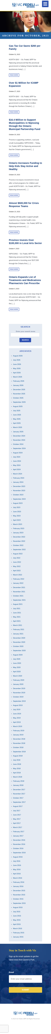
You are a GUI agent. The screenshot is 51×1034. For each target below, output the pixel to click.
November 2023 (19, 490)
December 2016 (19, 840)
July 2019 (16, 709)
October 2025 (18, 398)
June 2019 (17, 714)
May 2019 (17, 718)
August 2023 (18, 503)
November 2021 (19, 592)
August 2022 (18, 554)
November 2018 (19, 743)
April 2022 (17, 571)
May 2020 (17, 667)
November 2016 (19, 844)
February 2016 (18, 882)
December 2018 (19, 739)
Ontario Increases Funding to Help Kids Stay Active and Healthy (25, 166)
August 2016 (18, 857)
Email (11, 972)
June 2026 (17, 364)
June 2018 (17, 764)
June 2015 (17, 916)
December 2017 (19, 789)
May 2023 (17, 516)
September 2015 (19, 903)
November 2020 (19, 642)
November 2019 (19, 693)
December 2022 (19, 537)
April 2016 (17, 874)
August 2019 (18, 705)
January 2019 (18, 735)
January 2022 (18, 583)
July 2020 (16, 659)
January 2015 (18, 937)
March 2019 (17, 726)
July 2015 (16, 912)
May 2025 (17, 419)
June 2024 (17, 461)
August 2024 (18, 453)
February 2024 (18, 478)
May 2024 (17, 465)
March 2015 (17, 928)
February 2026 (18, 381)
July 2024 (16, 457)
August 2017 (18, 806)
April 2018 (17, 773)
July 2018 (16, 760)
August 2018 (18, 756)
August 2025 (18, 406)
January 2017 (18, 836)
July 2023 (16, 507)
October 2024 (18, 444)
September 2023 (19, 499)
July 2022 (16, 558)
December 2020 (19, 638)
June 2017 (17, 815)
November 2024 (19, 440)
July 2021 (16, 608)
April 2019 (17, 722)
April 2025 (17, 423)
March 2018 (17, 777)
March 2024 (17, 474)
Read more (14, 75)
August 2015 (18, 907)
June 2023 (17, 512)
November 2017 (19, 794)
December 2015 (19, 890)
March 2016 (17, 878)
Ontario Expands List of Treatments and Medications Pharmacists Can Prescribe (25, 280)
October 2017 (18, 798)
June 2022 (17, 562)
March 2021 (17, 625)
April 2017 (17, 823)
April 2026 (17, 373)
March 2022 (17, 575)
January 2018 (18, 785)
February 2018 (18, 781)
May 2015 (17, 920)
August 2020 (18, 655)
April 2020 (17, 672)
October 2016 (18, 848)
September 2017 (19, 802)
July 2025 (16, 411)
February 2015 (18, 933)
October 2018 (18, 747)
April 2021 (17, 621)
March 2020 (17, 676)
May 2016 (17, 869)
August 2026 (18, 356)
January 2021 (18, 634)
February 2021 (18, 629)
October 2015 (18, 899)
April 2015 (17, 924)
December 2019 (19, 688)
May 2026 (17, 368)
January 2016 (18, 886)
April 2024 (17, 469)
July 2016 (16, 861)
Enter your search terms (25, 331)
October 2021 (18, 596)
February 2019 (18, 730)
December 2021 (19, 587)
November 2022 (19, 541)
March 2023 (17, 524)
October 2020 (18, 646)
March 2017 (17, 827)
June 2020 (17, 663)
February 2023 (18, 528)
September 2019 (19, 701)
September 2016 (19, 853)
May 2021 (17, 617)
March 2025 (17, 427)
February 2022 (18, 579)
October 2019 (18, 697)
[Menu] (45, 4)
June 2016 (17, 865)
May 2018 (17, 768)
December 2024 (19, 436)
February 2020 (18, 680)
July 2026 (16, 360)
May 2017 (17, 819)
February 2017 (18, 831)
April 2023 (17, 520)
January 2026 (18, 385)
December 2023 (19, 486)
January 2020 (18, 684)
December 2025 (19, 389)
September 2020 (19, 650)
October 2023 (18, 495)
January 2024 (18, 482)
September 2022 (19, 549)
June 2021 (17, 613)
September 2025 (19, 402)
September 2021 (19, 600)
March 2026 (17, 377)
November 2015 (19, 895)
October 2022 (18, 545)
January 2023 (18, 533)
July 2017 (16, 811)
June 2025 (17, 415)
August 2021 (18, 604)
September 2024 (19, 448)
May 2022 (17, 566)
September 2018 (19, 752)
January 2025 (18, 432)
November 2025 (19, 394)
